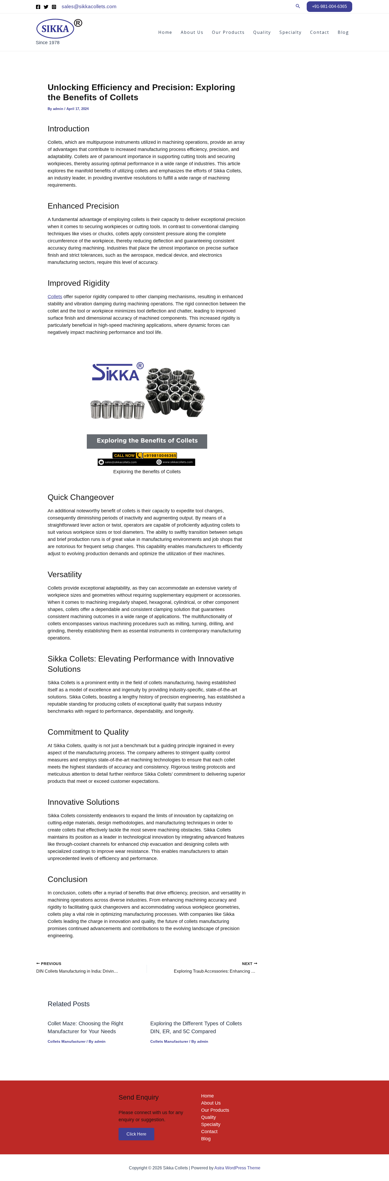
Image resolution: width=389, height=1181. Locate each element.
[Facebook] (38, 6)
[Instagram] (54, 6)
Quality (262, 32)
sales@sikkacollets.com (89, 6)
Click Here (136, 1134)
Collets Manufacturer (66, 1041)
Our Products (228, 32)
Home (165, 32)
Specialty (290, 32)
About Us (192, 32)
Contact (319, 32)
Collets (55, 296)
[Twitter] (46, 6)
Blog (343, 32)
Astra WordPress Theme (237, 1168)
